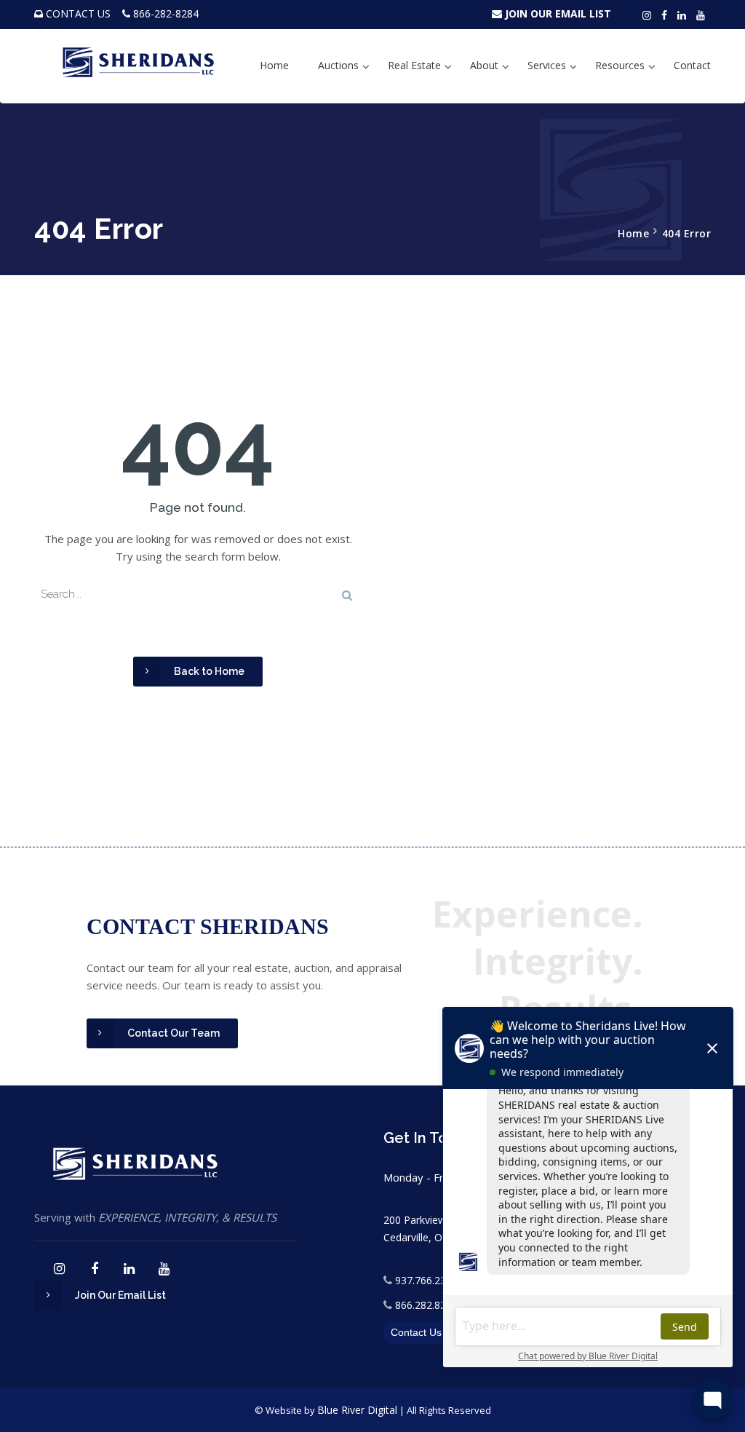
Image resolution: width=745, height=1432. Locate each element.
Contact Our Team (173, 1033)
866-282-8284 (166, 13)
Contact (692, 65)
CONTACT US (78, 13)
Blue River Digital (357, 1410)
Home (274, 65)
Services (546, 65)
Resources (620, 65)
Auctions (338, 65)
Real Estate (414, 65)
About (484, 65)
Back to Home (209, 671)
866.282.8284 (426, 1305)
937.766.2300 (426, 1280)
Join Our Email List (120, 1295)
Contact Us (416, 1332)
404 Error (687, 233)
